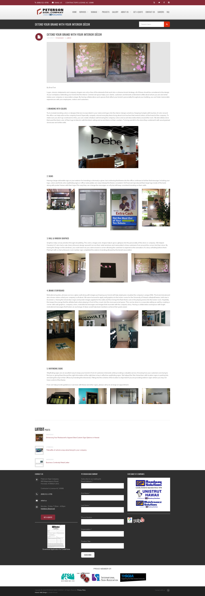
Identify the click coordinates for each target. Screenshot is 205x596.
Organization (86, 529)
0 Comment (59, 38)
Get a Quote (138, 12)
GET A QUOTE (48, 517)
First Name (85, 493)
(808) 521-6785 (43, 3)
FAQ (168, 12)
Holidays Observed (48, 509)
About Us (125, 12)
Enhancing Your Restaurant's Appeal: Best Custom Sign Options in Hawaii (72, 437)
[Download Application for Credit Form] (56, 536)
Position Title (85, 541)
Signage (94, 12)
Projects (105, 12)
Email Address (87, 481)
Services (82, 12)
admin (69, 38)
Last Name (85, 505)
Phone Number (86, 517)
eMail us (58, 3)
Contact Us (150, 12)
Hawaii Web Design (41, 592)
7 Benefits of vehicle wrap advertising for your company (66, 450)
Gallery (115, 12)
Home (74, 12)
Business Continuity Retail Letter (57, 462)
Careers (161, 12)
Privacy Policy (81, 590)
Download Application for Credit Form (56, 549)
